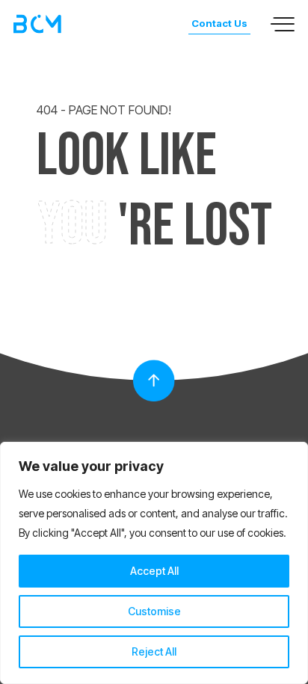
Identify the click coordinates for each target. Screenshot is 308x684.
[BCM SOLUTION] (37, 24)
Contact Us (219, 23)
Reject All (154, 651)
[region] (154, 563)
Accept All (154, 570)
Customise (154, 611)
